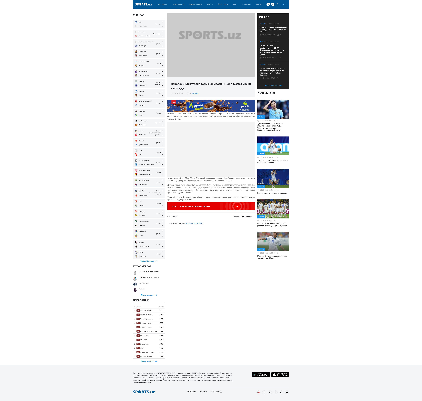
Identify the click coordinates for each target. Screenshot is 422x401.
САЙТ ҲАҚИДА (217, 392)
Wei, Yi (141, 348)
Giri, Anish (142, 340)
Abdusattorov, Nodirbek (147, 331)
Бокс (235, 4)
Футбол (210, 4)
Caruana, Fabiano (145, 319)
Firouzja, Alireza (144, 356)
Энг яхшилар (246, 217)
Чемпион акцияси (195, 4)
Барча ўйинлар (147, 261)
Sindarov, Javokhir (145, 323)
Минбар (259, 4)
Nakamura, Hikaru (145, 315)
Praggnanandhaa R (145, 352)
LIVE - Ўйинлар (162, 4)
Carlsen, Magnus (144, 310)
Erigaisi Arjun (143, 344)
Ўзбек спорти (223, 4)
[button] (272, 4)
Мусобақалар (178, 4)
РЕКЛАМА (203, 392)
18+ (258, 392)
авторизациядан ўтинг (194, 223)
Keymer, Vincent (144, 327)
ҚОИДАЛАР (191, 392)
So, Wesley (142, 335)
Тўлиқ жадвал (147, 295)
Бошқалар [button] (246, 4)
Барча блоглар (271, 85)
